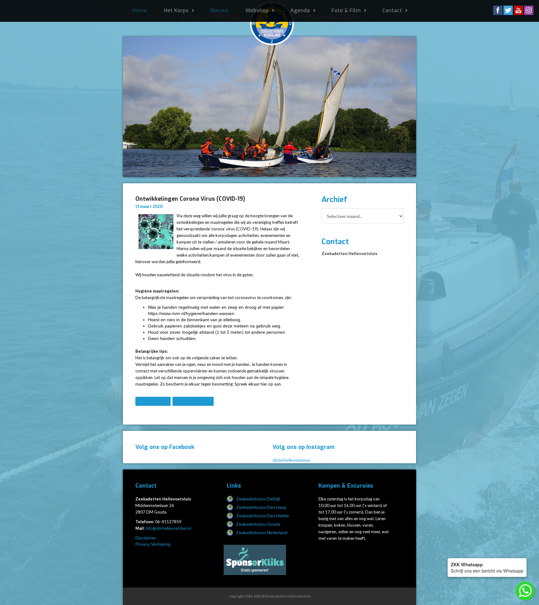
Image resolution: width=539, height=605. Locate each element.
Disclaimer (145, 537)
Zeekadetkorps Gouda (258, 524)
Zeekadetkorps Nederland (261, 532)
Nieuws (219, 10)
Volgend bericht (193, 401)
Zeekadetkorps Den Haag (261, 507)
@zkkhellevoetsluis (291, 460)
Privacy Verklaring (153, 544)
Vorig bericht (153, 401)
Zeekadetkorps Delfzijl (258, 498)
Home (140, 10)
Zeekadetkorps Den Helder (262, 515)
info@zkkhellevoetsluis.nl (168, 528)
